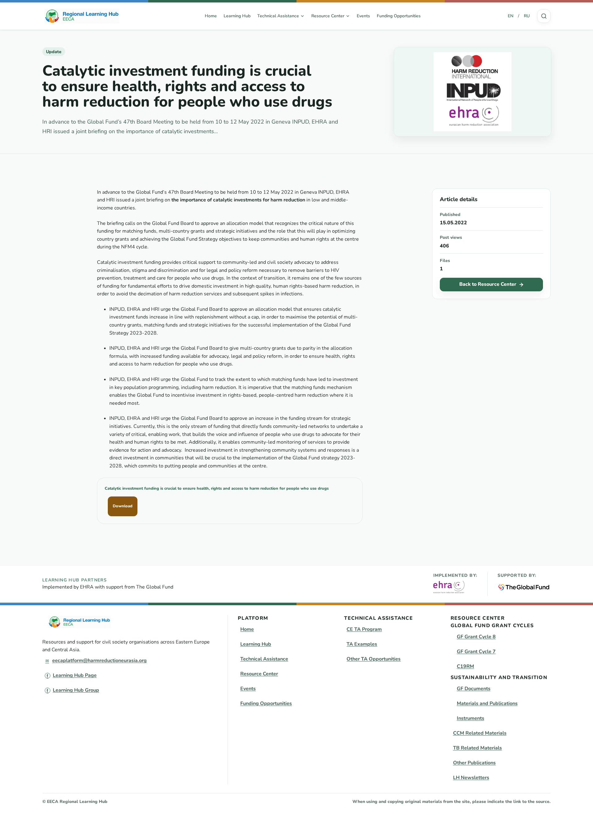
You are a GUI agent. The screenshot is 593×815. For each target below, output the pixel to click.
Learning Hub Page (75, 675)
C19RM (465, 666)
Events (363, 16)
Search (544, 16)
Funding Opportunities (399, 16)
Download (122, 506)
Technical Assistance (264, 659)
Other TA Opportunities (374, 659)
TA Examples (362, 644)
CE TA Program (364, 629)
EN (510, 16)
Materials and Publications (487, 703)
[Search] (544, 16)
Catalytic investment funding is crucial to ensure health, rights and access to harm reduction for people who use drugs (217, 488)
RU (527, 16)
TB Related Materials (477, 748)
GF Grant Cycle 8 (476, 636)
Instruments (470, 718)
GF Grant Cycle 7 (476, 651)
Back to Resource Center (487, 284)
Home (211, 16)
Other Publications (474, 762)
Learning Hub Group (76, 690)
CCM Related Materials (480, 733)
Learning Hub (237, 16)
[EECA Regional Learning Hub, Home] (81, 16)
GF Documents (473, 688)
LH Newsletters (471, 777)
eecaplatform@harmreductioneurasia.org (99, 660)
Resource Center (259, 673)
